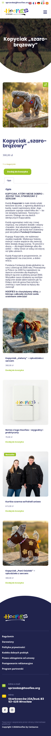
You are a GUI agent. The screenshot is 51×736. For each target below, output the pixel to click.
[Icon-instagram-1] (43, 1)
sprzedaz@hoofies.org (24, 688)
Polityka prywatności (13, 647)
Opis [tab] (9, 180)
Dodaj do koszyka (17, 171)
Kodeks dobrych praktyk (15, 652)
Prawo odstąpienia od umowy (18, 658)
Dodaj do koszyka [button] (14, 370)
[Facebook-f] (42, 1)
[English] (30, 3)
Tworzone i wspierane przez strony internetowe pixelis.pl (23, 723)
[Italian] (43, 3)
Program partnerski (12, 668)
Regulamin (8, 636)
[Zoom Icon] (45, 84)
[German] (39, 3)
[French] (34, 3)
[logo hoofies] (16, 12)
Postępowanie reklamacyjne (17, 663)
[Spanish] (47, 3)
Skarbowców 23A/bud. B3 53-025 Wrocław (26, 700)
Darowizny (8, 641)
